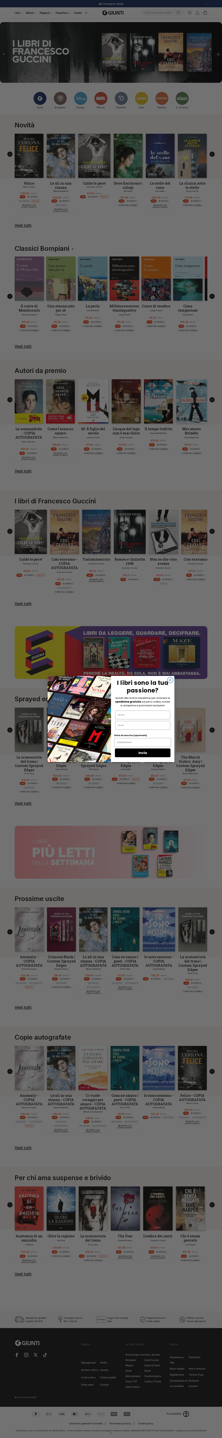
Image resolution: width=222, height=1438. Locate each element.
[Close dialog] (170, 680)
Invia (142, 753)
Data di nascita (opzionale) (130, 735)
